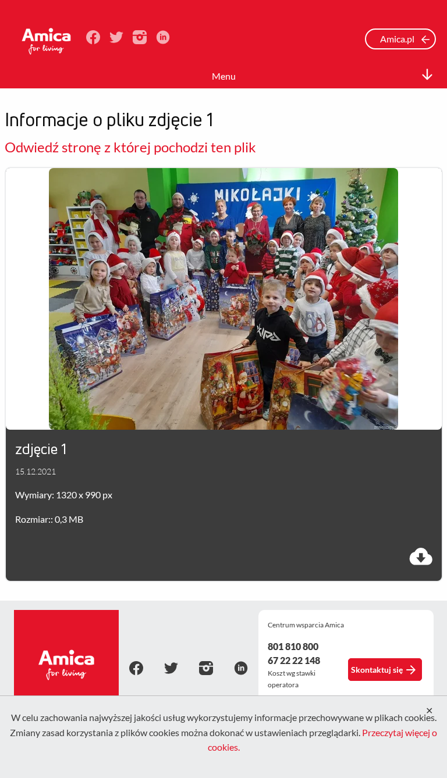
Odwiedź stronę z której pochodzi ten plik (130, 146)
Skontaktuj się (377, 669)
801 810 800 (293, 646)
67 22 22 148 (294, 660)
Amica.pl (398, 38)
